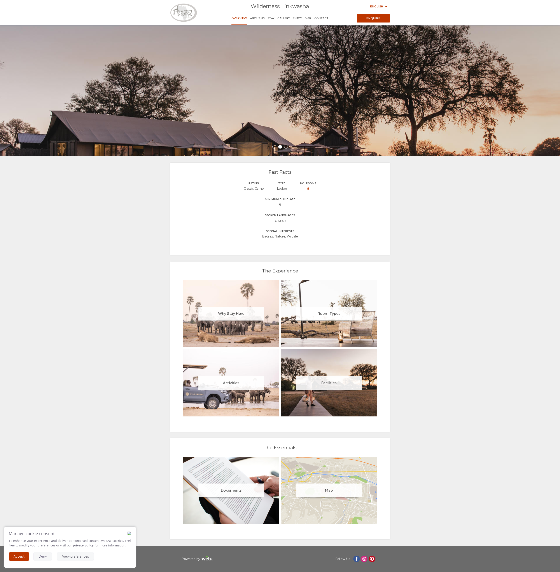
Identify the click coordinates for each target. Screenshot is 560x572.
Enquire (373, 18)
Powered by (191, 559)
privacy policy (83, 545)
